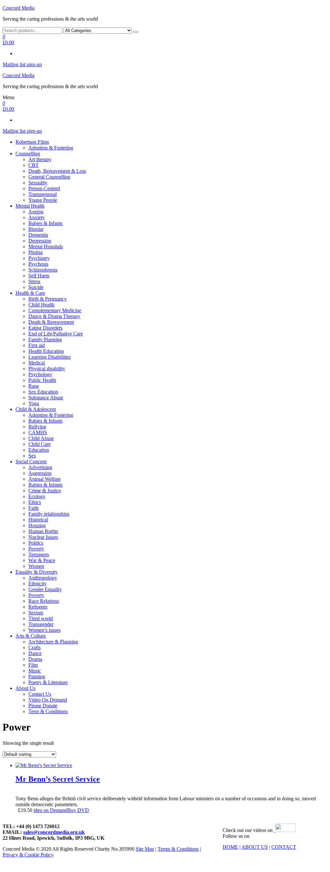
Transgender (40, 624)
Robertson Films (32, 142)
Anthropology (42, 577)
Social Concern (31, 461)
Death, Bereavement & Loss (57, 171)
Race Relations (43, 601)
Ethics (34, 502)
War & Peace (41, 560)
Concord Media (18, 8)
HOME (230, 847)
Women (36, 566)
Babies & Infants (45, 223)
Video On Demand (47, 700)
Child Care (39, 444)
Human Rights (43, 531)
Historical (38, 519)
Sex (32, 455)
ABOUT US (254, 847)
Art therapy (40, 159)
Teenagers (38, 554)
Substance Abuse (45, 397)
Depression (39, 240)
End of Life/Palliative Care (55, 333)
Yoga (33, 403)
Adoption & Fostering (50, 147)
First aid (36, 345)
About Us (25, 688)
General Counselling (49, 177)
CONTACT (283, 847)
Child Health (41, 304)
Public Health (42, 380)
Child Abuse (41, 438)
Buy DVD (78, 810)
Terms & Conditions (178, 849)
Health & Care (30, 293)
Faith (33, 508)
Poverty (36, 548)
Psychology (40, 374)
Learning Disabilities (49, 357)
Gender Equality (45, 589)
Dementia (38, 235)
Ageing (36, 211)
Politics (35, 543)
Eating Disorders (45, 328)
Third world (40, 618)
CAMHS (37, 432)
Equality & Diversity (36, 572)
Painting (36, 676)
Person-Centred (44, 188)
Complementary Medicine (54, 310)
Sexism (35, 612)
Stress (34, 281)
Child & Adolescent (35, 409)
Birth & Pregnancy (47, 299)
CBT (33, 165)
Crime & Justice (44, 490)
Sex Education (43, 392)
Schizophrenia (42, 269)
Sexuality (37, 182)
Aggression (40, 473)
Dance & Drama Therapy (54, 316)
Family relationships (48, 514)
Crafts (34, 647)
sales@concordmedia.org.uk (54, 832)
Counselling (27, 153)
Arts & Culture (30, 636)
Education (38, 450)
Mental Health (29, 206)
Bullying (37, 426)
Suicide (36, 287)
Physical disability (46, 368)
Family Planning (45, 339)
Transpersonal (42, 194)
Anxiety (36, 217)
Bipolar (36, 229)
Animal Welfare (44, 479)
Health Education (46, 351)
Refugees (37, 607)
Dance (35, 653)
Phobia (35, 252)
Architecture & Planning (53, 641)
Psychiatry (39, 258)
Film (33, 665)
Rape (33, 386)
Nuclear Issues (43, 537)
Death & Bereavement (51, 322)
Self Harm (38, 275)
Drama (35, 659)
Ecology (36, 496)
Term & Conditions (48, 711)
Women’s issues (44, 630)
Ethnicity (37, 583)
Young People (42, 200)
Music (34, 670)
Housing (37, 525)
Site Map (145, 849)
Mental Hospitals (45, 246)
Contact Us (39, 694)
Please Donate (42, 705)
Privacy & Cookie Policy (28, 854)
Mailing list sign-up (22, 64)
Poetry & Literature (48, 682)
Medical (36, 362)
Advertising (40, 467)
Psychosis (38, 264)
